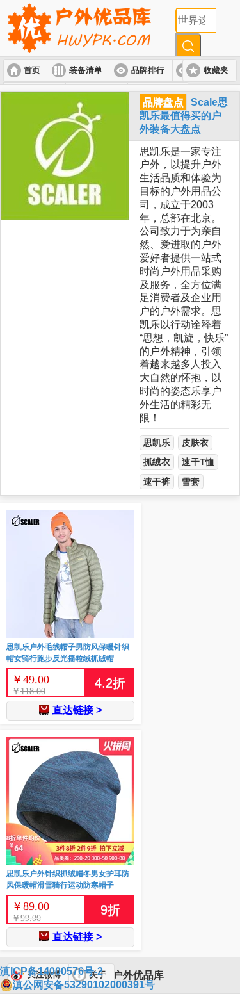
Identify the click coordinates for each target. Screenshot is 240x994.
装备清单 (85, 70)
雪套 (191, 482)
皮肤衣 (195, 442)
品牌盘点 (163, 102)
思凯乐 (156, 442)
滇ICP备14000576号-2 (51, 971)
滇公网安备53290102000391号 (84, 984)
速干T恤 (198, 462)
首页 (32, 70)
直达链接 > (77, 710)
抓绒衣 (156, 462)
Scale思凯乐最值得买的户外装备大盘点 (184, 115)
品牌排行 (147, 70)
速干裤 (156, 482)
